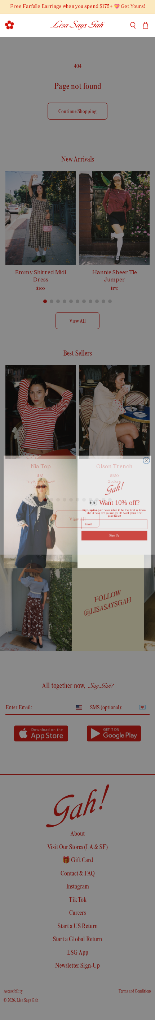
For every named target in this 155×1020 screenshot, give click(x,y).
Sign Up (114, 533)
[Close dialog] (146, 458)
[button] (9, 25)
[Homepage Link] (77, 25)
